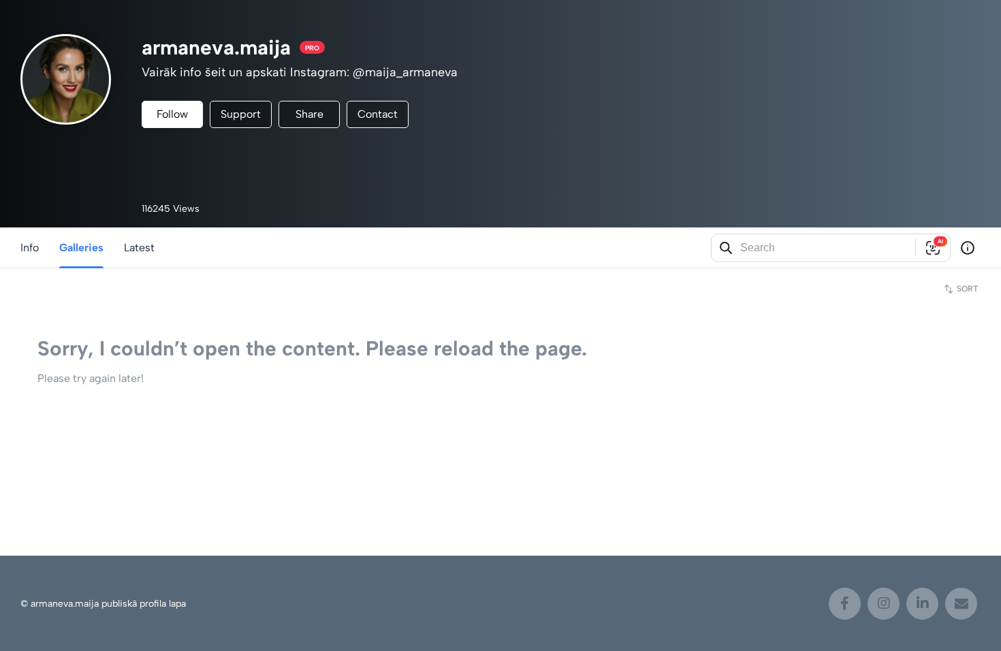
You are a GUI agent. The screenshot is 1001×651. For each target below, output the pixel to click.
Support (241, 114)
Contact (378, 114)
